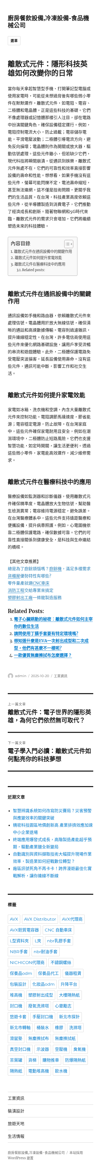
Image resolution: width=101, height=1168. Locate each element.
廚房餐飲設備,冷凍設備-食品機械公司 (36, 1152)
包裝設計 (18, 984)
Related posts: (33, 270)
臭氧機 (79, 1049)
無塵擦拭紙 (65, 1038)
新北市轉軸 (20, 1027)
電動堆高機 (38, 1071)
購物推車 (50, 1060)
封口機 (16, 1006)
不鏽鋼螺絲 (61, 962)
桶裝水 (43, 1027)
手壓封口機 (42, 1016)
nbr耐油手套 (45, 951)
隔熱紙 (16, 1071)
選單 (14, 40)
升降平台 (69, 984)
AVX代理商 (72, 919)
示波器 (43, 1049)
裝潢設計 (16, 1111)
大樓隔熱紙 (69, 995)
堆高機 (16, 995)
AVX (14, 919)
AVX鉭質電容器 (24, 930)
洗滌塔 (75, 1027)
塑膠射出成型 (40, 995)
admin (20, 676)
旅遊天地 (16, 1123)
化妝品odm (43, 984)
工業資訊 (60, 676)
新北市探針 (69, 1016)
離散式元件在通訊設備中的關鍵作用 (43, 251)
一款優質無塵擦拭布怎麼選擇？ (43, 655)
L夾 (38, 940)
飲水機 (61, 1071)
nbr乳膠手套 (59, 940)
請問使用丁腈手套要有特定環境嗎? (46, 633)
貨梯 (32, 1060)
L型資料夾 (19, 940)
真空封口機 (20, 1049)
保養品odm (21, 973)
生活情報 (16, 1136)
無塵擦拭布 (38, 1038)
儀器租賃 (73, 973)
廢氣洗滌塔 (38, 1006)
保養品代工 (48, 973)
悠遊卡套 (18, 1016)
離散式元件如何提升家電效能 (38, 257)
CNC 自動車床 (58, 930)
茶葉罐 (16, 1060)
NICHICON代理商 (27, 962)
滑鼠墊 (16, 1038)
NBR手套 (19, 951)
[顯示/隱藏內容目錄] (66, 244)
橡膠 (59, 1027)
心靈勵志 (63, 1006)
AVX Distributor (40, 919)
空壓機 (61, 1049)
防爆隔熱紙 (75, 1060)
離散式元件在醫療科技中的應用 (40, 264)
